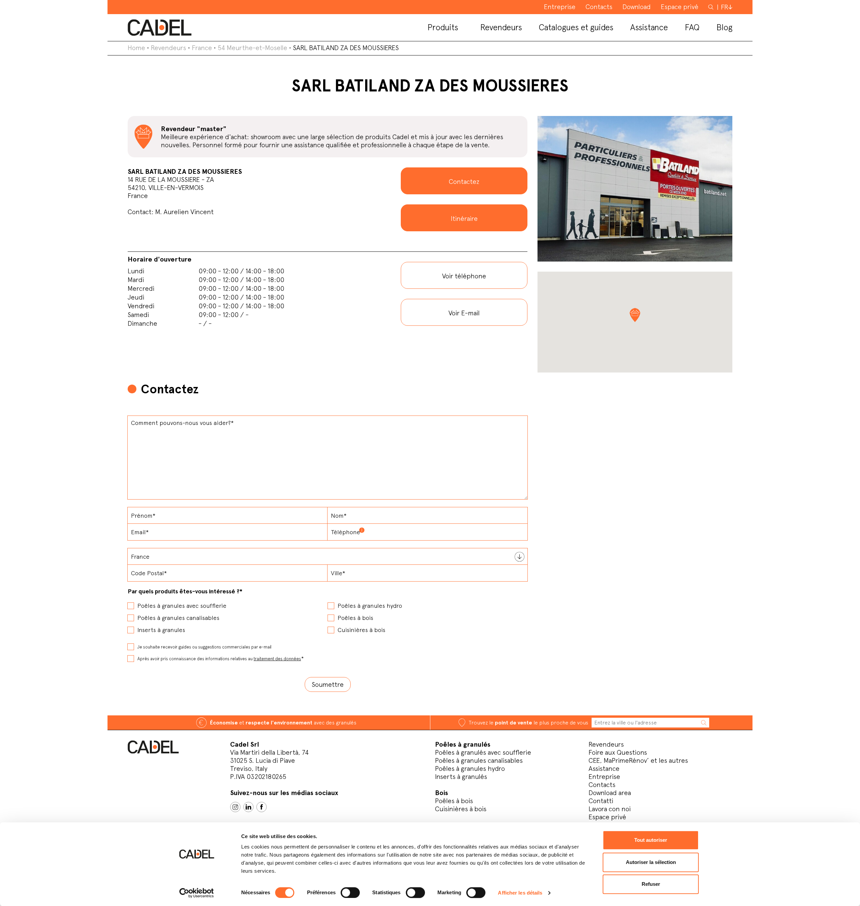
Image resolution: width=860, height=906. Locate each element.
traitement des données (277, 658)
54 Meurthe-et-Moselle (252, 48)
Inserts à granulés (461, 777)
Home (136, 48)
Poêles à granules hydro (470, 768)
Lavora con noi (610, 809)
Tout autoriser (650, 840)
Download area (610, 793)
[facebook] (261, 807)
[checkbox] (327, 615)
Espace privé (607, 817)
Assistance (604, 768)
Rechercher (711, 6)
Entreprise (604, 777)
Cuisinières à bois (460, 809)
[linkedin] (248, 807)
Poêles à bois (454, 801)
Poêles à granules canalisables (479, 760)
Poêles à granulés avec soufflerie (483, 752)
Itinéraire (464, 218)
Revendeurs (168, 48)
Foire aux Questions (618, 752)
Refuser (651, 884)
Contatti (601, 801)
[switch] (350, 892)
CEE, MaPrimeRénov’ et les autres (638, 760)
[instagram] (235, 807)
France (202, 48)
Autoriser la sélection (651, 862)
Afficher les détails (520, 893)
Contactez (464, 182)
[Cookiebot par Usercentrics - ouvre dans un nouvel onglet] (196, 893)
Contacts (602, 785)
